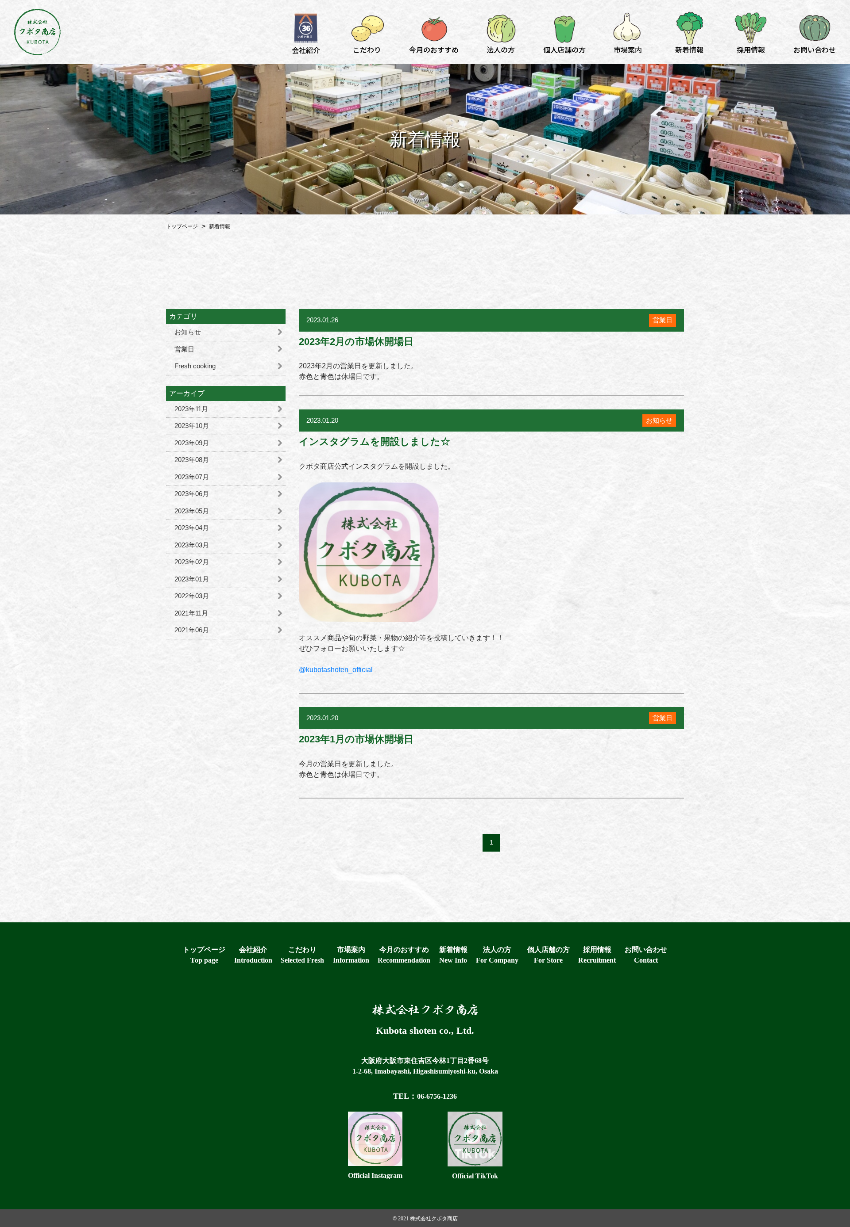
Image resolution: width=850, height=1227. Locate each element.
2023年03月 (191, 545)
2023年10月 (191, 425)
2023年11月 (191, 409)
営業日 (184, 349)
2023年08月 (191, 459)
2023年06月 (191, 493)
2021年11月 (191, 613)
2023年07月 (191, 477)
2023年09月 (191, 443)
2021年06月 (191, 630)
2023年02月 (191, 562)
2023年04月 (191, 527)
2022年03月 (191, 596)
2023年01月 (191, 579)
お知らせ (187, 332)
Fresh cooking (195, 366)
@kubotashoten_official (336, 669)
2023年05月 (191, 511)
